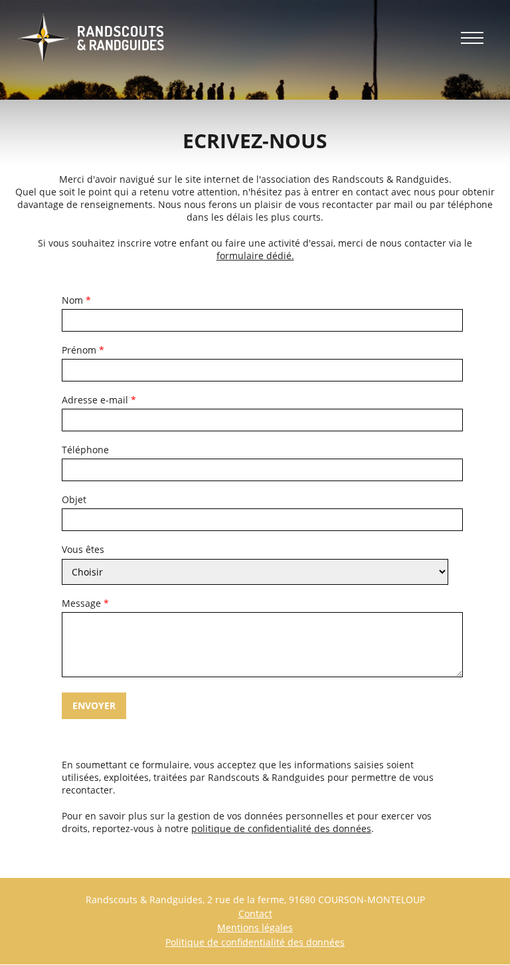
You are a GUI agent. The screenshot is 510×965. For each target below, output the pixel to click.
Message (81, 603)
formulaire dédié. (255, 255)
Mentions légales (255, 927)
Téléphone (85, 450)
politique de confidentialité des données (281, 828)
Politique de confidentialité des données (255, 942)
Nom (72, 300)
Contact (255, 913)
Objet (74, 499)
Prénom (79, 350)
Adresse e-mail (95, 400)
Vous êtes (83, 549)
